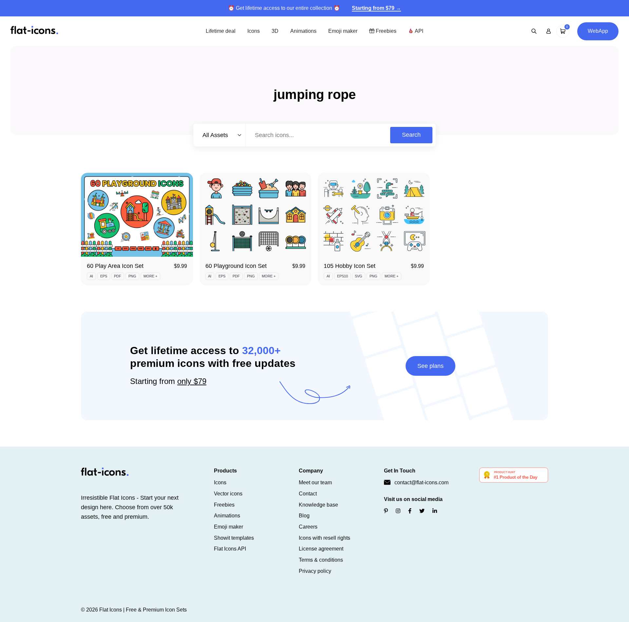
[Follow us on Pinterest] (386, 511)
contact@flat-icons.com (421, 482)
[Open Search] (534, 31)
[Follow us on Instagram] (398, 511)
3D (275, 31)
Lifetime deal (221, 31)
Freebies (385, 31)
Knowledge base (318, 505)
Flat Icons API (230, 549)
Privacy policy (315, 571)
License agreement (321, 549)
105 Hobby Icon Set (349, 266)
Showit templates (234, 538)
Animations (303, 31)
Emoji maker (342, 31)
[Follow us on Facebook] (409, 511)
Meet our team (315, 482)
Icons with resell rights (324, 538)
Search (411, 134)
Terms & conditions (321, 560)
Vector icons (228, 493)
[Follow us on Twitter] (422, 511)
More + (150, 276)
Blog (304, 515)
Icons (253, 31)
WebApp (598, 31)
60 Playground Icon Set (236, 266)
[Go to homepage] (34, 30)
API (418, 31)
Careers (308, 527)
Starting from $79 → (376, 8)
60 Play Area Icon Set (115, 266)
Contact (308, 493)
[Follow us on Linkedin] (434, 511)
